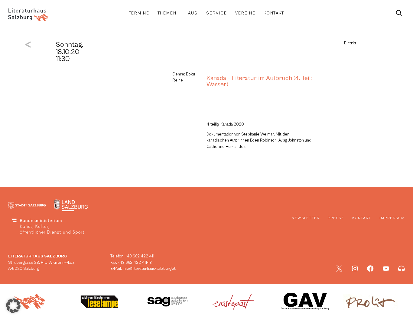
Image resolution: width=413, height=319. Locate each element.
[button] (13, 305)
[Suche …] (399, 13)
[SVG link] (28, 14)
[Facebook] (370, 268)
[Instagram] (355, 268)
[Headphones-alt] (401, 268)
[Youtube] (386, 268)
